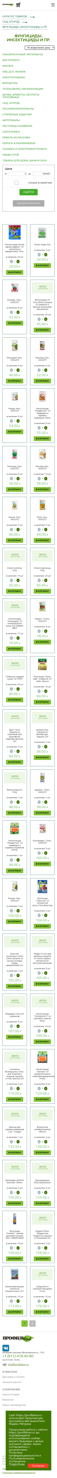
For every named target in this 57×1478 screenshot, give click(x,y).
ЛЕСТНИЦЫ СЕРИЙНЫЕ (17, 126)
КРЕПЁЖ (7, 66)
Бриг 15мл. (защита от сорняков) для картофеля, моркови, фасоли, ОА (15, 736)
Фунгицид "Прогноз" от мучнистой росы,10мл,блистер (42, 901)
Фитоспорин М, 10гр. (14, 791)
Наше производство (14, 1405)
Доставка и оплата (13, 1377)
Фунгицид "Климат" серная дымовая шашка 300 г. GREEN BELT (15, 1234)
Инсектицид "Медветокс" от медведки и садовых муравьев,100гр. (42, 413)
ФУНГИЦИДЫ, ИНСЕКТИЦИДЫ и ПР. (24, 27)
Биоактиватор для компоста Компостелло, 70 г (14, 1289)
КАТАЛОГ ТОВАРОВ (14, 16)
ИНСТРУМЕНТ (11, 60)
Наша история (10, 1394)
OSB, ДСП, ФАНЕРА (14, 72)
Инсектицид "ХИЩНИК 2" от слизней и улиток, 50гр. (42, 1017)
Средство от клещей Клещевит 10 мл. (42, 1289)
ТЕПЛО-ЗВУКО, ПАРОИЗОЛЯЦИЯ (22, 89)
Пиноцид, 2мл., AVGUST (14, 467)
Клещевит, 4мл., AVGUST (15, 359)
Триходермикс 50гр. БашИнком (42, 1181)
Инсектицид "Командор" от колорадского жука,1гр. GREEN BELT (14, 623)
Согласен (38, 1465)
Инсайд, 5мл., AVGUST (42, 467)
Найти (28, 192)
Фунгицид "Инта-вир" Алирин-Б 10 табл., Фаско (42, 679)
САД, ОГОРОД (10, 22)
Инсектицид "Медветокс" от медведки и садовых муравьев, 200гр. (14, 845)
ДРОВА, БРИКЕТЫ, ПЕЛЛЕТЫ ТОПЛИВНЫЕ (20, 96)
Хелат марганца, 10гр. (42, 569)
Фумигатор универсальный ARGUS (42, 1129)
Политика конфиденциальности (18, 1473)
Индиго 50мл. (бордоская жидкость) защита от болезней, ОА (42, 1234)
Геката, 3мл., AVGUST (14, 518)
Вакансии (8, 1400)
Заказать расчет (12, 1382)
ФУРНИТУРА (10, 83)
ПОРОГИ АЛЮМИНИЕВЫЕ (18, 143)
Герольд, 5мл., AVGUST (42, 359)
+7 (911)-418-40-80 (17, 1356)
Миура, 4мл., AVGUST (14, 410)
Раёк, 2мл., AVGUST (42, 518)
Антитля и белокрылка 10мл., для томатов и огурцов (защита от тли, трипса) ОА (14, 1074)
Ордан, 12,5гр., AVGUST (42, 620)
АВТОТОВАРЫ (11, 120)
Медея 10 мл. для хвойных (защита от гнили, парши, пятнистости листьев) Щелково (42, 958)
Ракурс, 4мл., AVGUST (14, 899)
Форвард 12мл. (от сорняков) (14, 1015)
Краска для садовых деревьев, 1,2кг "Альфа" (14, 1129)
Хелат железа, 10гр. (14, 569)
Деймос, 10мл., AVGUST (42, 791)
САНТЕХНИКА (11, 132)
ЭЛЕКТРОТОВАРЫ (13, 77)
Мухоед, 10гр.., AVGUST (14, 301)
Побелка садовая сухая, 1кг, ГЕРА (15, 678)
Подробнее (17, 1464)
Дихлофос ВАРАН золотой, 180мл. (15, 1181)
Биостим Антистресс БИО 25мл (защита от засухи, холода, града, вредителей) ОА (14, 959)
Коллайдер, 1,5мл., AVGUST (42, 842)
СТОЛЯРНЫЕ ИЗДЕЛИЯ (17, 114)
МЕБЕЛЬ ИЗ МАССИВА (16, 137)
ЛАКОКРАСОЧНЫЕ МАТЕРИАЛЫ (22, 54)
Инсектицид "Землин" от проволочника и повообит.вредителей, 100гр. (44, 1074)
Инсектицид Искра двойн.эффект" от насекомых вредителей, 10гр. (14, 248)
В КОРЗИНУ (14, 272)
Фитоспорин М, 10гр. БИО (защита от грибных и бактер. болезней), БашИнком (42, 304)
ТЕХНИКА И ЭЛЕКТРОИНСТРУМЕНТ (24, 149)
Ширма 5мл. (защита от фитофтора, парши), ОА (42, 733)
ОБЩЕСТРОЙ (10, 155)
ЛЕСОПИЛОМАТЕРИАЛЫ (18, 109)
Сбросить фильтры (28, 203)
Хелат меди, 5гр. (42, 244)
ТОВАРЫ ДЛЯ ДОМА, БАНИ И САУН (24, 160)
